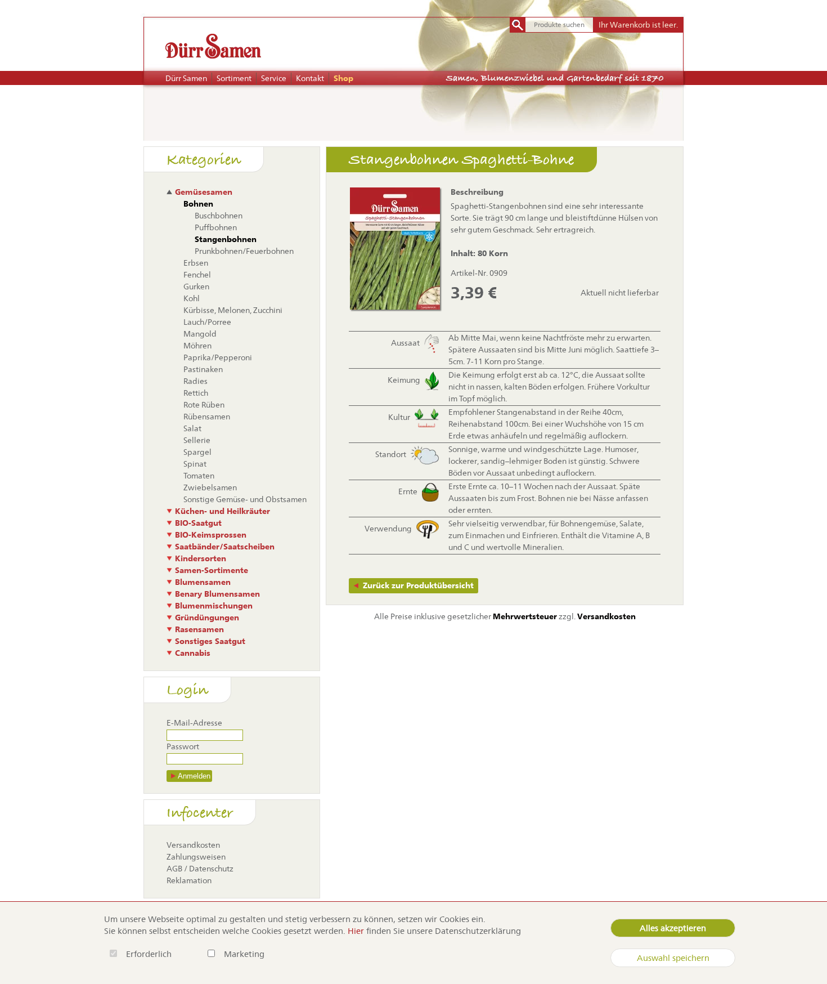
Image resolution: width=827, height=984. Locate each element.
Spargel (197, 452)
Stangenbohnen (226, 239)
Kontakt (310, 78)
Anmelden (194, 776)
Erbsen (195, 262)
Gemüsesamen (203, 191)
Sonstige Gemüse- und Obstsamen (245, 499)
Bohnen (198, 203)
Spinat (194, 463)
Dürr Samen (186, 78)
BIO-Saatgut (198, 522)
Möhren (197, 345)
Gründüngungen (207, 617)
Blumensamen (203, 582)
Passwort (183, 746)
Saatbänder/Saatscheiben (225, 546)
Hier (356, 931)
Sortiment (234, 78)
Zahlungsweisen (196, 856)
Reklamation (189, 880)
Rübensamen (206, 416)
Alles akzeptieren (673, 928)
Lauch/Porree (207, 321)
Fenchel (197, 274)
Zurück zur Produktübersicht (418, 585)
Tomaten (198, 475)
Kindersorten (200, 558)
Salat (192, 428)
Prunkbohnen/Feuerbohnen (244, 251)
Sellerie (196, 440)
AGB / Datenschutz (200, 868)
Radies (195, 381)
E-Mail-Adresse (194, 722)
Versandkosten (193, 844)
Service (273, 78)
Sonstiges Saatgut (210, 641)
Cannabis (192, 653)
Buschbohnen (218, 215)
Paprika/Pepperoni (217, 357)
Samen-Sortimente (211, 570)
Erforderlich (150, 954)
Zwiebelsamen (210, 487)
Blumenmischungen (214, 605)
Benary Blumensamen (217, 593)
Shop (343, 78)
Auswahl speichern (673, 958)
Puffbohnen (216, 227)
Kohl (191, 298)
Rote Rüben (203, 404)
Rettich (195, 392)
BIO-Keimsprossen (210, 534)
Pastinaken (203, 369)
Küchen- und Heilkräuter (222, 511)
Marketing (244, 954)
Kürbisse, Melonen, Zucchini (232, 310)
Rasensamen (199, 629)
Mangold (200, 333)
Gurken (196, 286)
